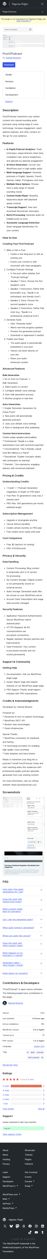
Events (28, 1177)
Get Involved (31, 1172)
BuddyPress (10, 1208)
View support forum (12, 1134)
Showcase (30, 1150)
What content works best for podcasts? (12, 910)
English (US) (39, 1046)
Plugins (28, 1159)
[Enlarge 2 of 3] (41, 800)
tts (42, 1057)
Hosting (6, 1159)
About (5, 1150)
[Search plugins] (30, 29)
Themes (29, 1154)
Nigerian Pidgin (16, 1219)
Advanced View (10, 1065)
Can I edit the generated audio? (18, 919)
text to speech (33, 1057)
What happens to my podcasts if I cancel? (13, 954)
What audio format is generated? (18, 927)
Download (9, 65)
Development (11, 94)
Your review (8, 1108)
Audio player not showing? (15, 973)
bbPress (8, 1203)
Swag (29, 1186)
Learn (5, 1172)
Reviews (9, 81)
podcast (40, 1052)
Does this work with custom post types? (12, 900)
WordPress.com (11, 1194)
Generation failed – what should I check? (13, 964)
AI (27, 1052)
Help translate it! (23, 21)
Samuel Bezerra (13, 57)
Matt (6, 1199)
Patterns (29, 1164)
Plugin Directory (9, 12)
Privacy (6, 1164)
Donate (30, 1181)
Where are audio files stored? (17, 936)
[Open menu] (43, 4)
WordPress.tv (10, 1186)
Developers (8, 1181)
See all (41, 1108)
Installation (10, 88)
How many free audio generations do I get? (13, 890)
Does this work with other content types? (13, 944)
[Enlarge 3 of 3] (41, 855)
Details (8, 74)
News (5, 1154)
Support (9, 101)
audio (33, 1052)
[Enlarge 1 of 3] (19, 800)
